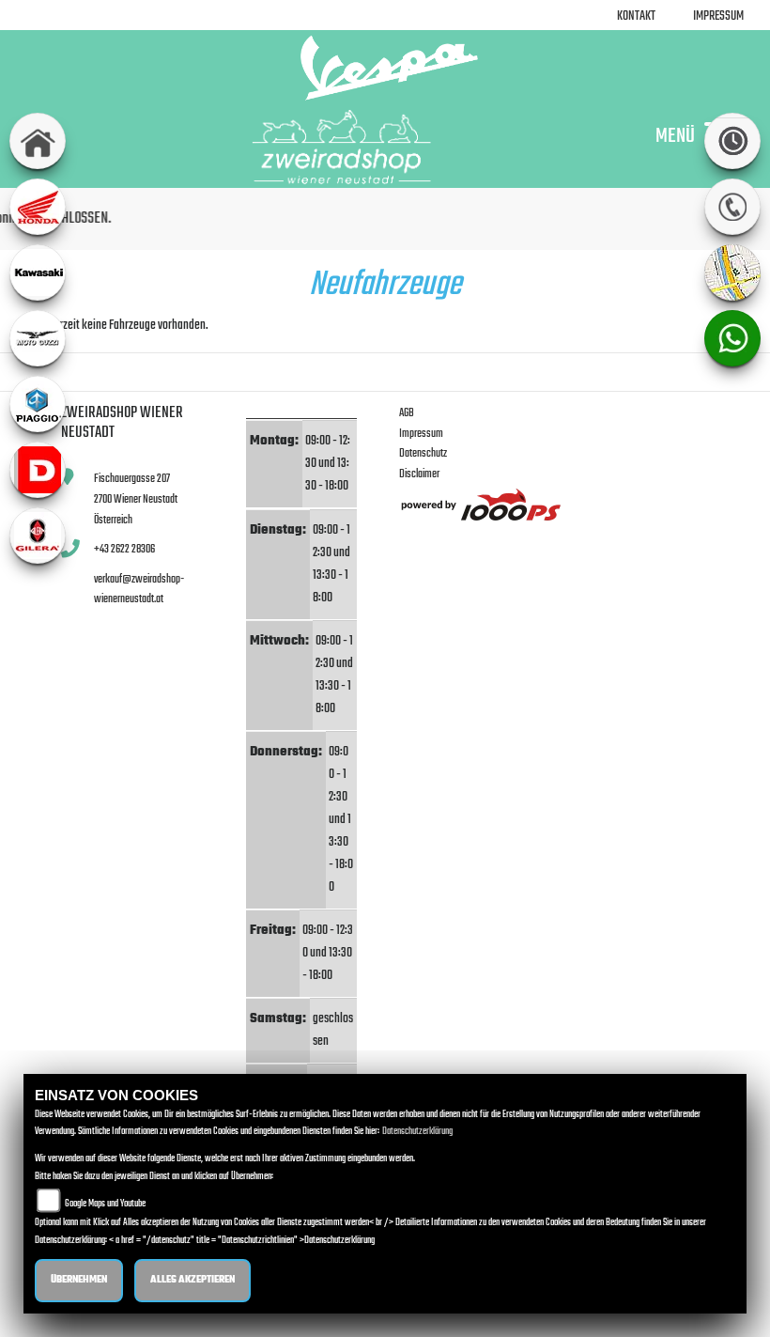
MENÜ (675, 135)
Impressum (718, 16)
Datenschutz (423, 453)
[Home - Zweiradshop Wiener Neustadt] (385, 67)
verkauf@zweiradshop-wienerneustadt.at (139, 589)
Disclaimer (419, 474)
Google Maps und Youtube (105, 1204)
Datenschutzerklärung (417, 1132)
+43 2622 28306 (124, 549)
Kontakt (636, 16)
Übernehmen (79, 1280)
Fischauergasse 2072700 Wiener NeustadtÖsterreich (135, 499)
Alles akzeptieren (192, 1280)
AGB (406, 413)
